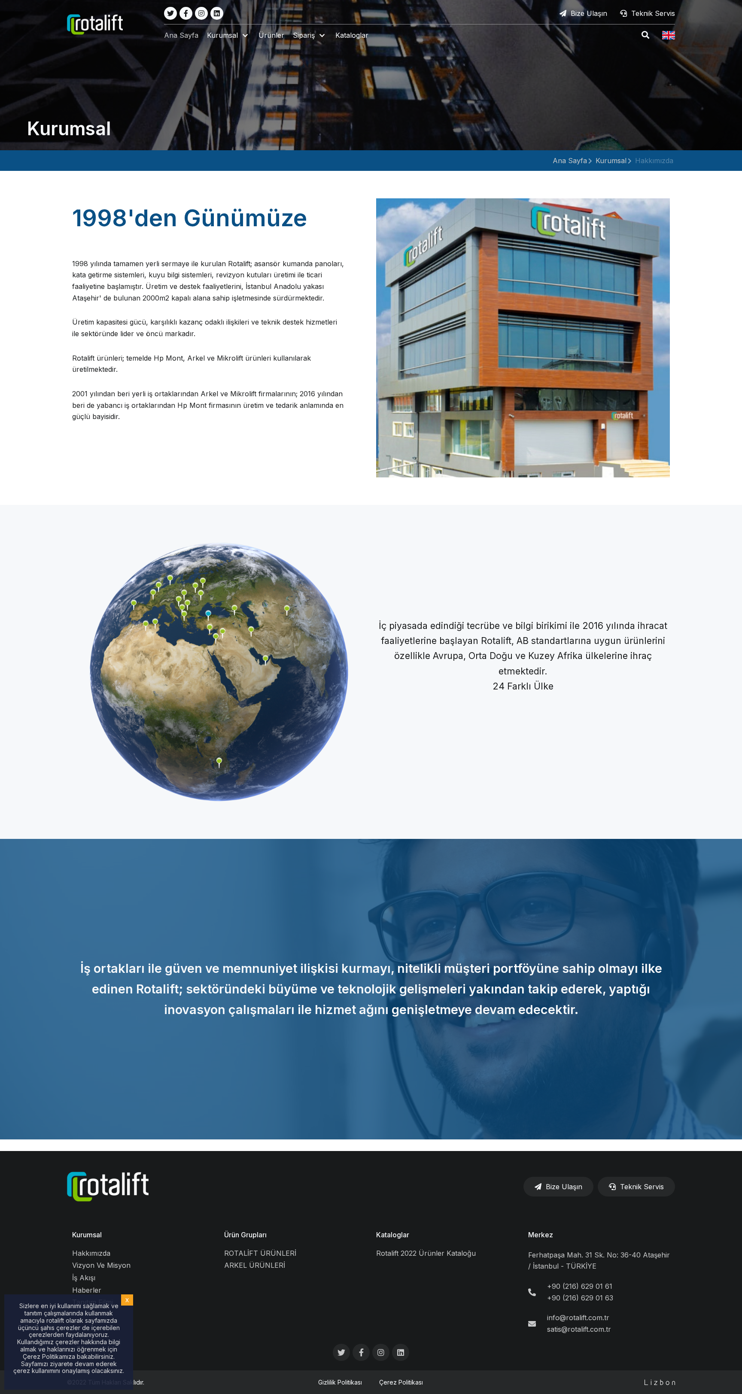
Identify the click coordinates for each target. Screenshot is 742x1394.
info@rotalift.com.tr (578, 1317)
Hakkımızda (91, 1253)
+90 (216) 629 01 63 (580, 1298)
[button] (228, 35)
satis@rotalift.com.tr (579, 1329)
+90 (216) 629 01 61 (579, 1286)
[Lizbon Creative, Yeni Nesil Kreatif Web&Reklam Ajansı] (660, 1382)
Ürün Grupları (245, 1234)
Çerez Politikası (401, 1382)
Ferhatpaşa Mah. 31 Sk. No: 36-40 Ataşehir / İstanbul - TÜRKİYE (599, 1261)
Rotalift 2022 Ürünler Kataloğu (426, 1253)
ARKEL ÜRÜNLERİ (254, 1265)
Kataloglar (351, 35)
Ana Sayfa (181, 35)
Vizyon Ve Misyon (101, 1265)
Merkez (540, 1234)
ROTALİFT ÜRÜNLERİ (260, 1253)
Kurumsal (611, 160)
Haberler (86, 1290)
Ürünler (271, 35)
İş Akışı (83, 1277)
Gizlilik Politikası (340, 1382)
